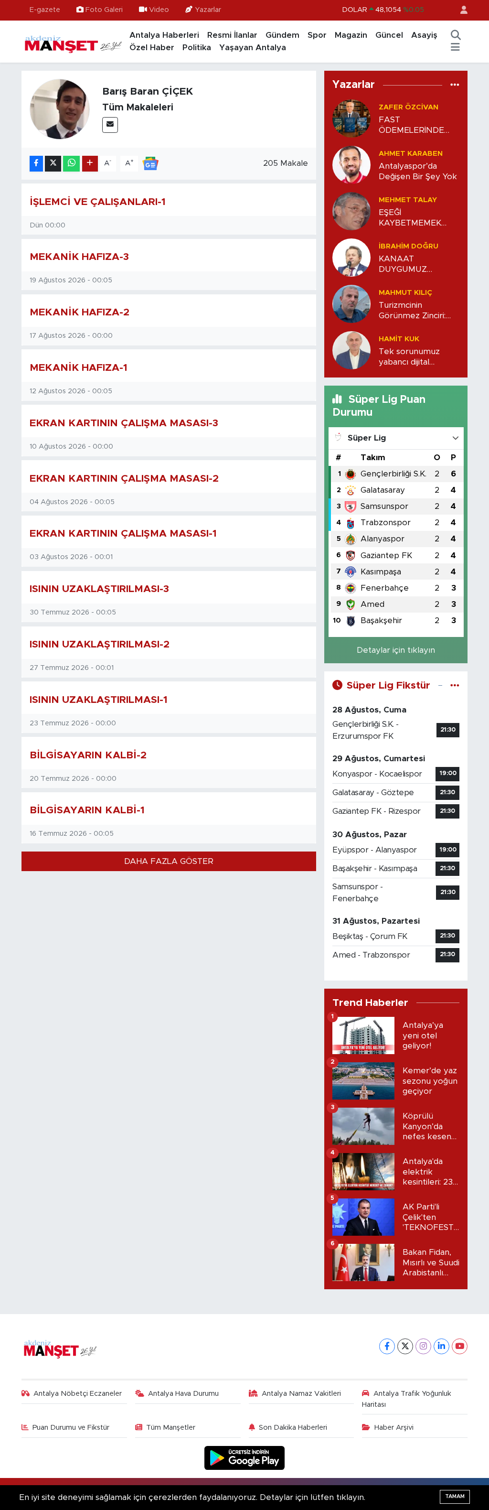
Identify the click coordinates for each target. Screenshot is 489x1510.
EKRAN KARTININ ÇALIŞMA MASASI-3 (124, 423)
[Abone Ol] (150, 163)
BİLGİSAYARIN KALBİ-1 (87, 810)
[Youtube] (460, 1346)
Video (159, 9)
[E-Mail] (110, 125)
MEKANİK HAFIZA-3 (79, 257)
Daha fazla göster (168, 861)
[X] (405, 1346)
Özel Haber (151, 47)
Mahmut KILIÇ (405, 292)
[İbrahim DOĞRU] (351, 257)
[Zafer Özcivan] (351, 118)
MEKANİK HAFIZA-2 (79, 312)
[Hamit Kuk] (351, 350)
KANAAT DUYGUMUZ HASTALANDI (405, 264)
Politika (196, 47)
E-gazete (45, 9)
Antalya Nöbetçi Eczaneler (77, 1393)
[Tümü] (454, 85)
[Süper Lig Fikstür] (454, 685)
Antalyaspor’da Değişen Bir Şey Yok (418, 171)
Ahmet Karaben (411, 153)
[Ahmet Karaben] (351, 165)
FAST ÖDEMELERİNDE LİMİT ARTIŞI (411, 125)
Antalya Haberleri (164, 35)
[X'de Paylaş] (53, 164)
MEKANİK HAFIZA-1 (79, 368)
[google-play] (244, 1458)
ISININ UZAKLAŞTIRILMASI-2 (100, 644)
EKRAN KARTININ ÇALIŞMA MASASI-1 (123, 533)
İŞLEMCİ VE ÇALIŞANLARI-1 (98, 202)
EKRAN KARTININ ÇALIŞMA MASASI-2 (124, 479)
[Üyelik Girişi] (460, 10)
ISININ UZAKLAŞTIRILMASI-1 (99, 700)
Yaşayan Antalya (252, 47)
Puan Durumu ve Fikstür (70, 1427)
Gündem (282, 35)
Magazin (351, 35)
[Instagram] (423, 1346)
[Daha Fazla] (90, 164)
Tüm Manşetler (170, 1427)
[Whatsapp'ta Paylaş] (71, 164)
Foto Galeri (104, 9)
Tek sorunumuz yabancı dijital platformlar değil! (412, 357)
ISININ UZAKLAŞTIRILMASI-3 (99, 589)
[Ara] (455, 35)
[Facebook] (387, 1346)
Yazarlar (208, 9)
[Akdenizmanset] (73, 41)
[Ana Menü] (455, 48)
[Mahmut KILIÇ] (351, 304)
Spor (317, 35)
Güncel (389, 35)
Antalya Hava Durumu (183, 1393)
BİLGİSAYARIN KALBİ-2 (88, 755)
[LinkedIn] (441, 1346)
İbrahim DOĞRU (408, 246)
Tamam (455, 1496)
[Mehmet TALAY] (351, 211)
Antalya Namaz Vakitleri (301, 1393)
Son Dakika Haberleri (293, 1427)
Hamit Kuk (399, 339)
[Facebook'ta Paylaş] (36, 164)
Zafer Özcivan (408, 107)
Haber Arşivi (394, 1427)
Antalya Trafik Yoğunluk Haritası (406, 1399)
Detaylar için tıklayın (396, 650)
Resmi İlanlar (232, 35)
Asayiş (424, 35)
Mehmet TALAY (408, 200)
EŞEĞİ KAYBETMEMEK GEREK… (410, 218)
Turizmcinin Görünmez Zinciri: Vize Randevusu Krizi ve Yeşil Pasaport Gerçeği (419, 311)
